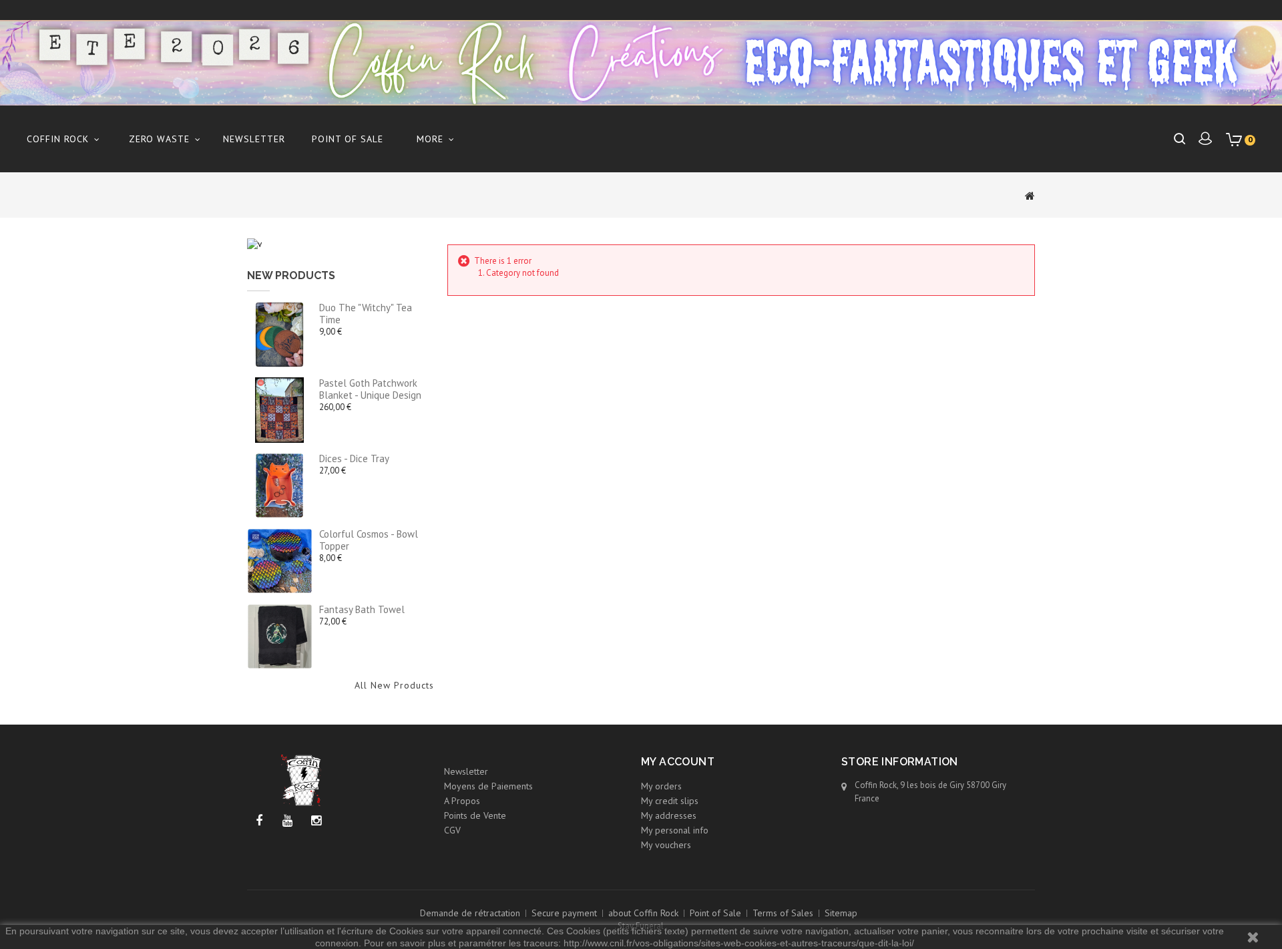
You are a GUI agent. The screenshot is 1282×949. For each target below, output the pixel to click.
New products (291, 275)
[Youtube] (287, 821)
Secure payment (564, 913)
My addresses (668, 815)
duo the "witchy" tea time (365, 313)
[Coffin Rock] (641, 63)
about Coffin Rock (643, 913)
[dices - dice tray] (279, 485)
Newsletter (254, 139)
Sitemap (841, 913)
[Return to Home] (1030, 195)
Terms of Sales (783, 913)
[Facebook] (258, 821)
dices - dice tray (354, 458)
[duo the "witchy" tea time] (279, 334)
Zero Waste (159, 139)
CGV (452, 830)
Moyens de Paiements (488, 786)
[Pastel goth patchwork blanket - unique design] (279, 410)
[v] (254, 243)
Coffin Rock (58, 139)
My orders (661, 786)
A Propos (462, 801)
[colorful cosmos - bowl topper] (279, 561)
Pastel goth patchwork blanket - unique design (370, 389)
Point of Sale (347, 139)
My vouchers (666, 845)
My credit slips (669, 801)
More (430, 139)
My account (677, 761)
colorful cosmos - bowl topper (368, 540)
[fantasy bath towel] (279, 636)
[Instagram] (316, 821)
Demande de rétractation (470, 913)
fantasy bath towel (362, 609)
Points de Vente (475, 815)
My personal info (674, 830)
